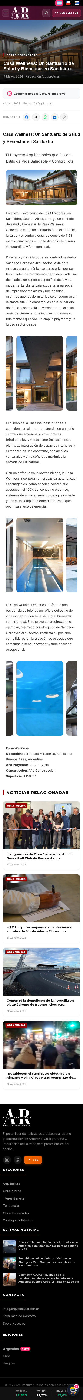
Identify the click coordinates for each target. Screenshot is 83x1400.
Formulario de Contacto (19, 1316)
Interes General (13, 1198)
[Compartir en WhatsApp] (45, 117)
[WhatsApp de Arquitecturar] (18, 1160)
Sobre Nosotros (14, 1323)
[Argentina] (59, 3)
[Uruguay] (77, 3)
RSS (35, 1159)
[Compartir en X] (36, 117)
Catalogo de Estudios (18, 1220)
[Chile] (68, 3)
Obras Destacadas (16, 1213)
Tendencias (11, 1205)
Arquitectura (11, 1183)
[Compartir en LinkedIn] (55, 117)
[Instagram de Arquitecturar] (7, 1160)
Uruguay (9, 1363)
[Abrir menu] (5, 13)
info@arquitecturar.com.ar (21, 1309)
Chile (6, 1356)
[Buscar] (46, 13)
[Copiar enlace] (64, 117)
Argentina (16, 1349)
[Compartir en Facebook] (26, 117)
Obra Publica (12, 1191)
